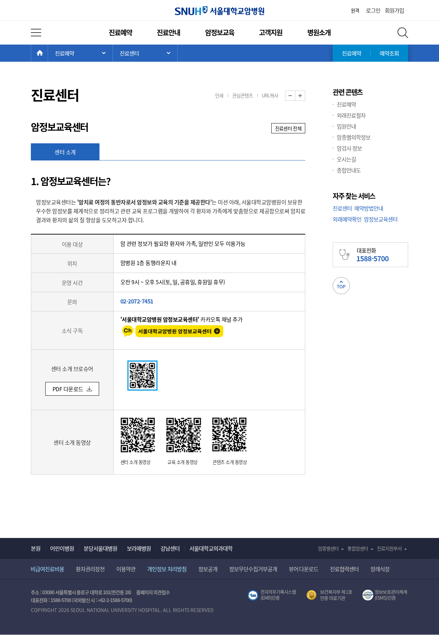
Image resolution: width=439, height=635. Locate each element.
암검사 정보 (349, 148)
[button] (72, 389)
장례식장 (380, 569)
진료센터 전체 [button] (288, 128)
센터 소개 (65, 152)
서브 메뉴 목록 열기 (145, 53)
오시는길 (346, 159)
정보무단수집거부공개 (253, 569)
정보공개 (207, 569)
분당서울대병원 (100, 548)
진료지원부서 (389, 548)
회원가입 (394, 10)
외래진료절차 (351, 115)
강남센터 (170, 548)
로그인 (373, 10)
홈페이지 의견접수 (153, 592)
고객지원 (270, 32)
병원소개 (319, 32)
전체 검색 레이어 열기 (403, 32)
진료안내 (168, 32)
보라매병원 (139, 548)
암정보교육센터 (381, 219)
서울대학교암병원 (219, 10)
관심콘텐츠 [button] (242, 95)
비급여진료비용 (47, 569)
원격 (355, 10)
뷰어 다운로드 (304, 569)
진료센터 (342, 208)
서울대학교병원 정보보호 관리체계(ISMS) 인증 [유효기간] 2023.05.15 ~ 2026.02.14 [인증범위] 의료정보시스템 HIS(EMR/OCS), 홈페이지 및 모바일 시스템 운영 (385, 595)
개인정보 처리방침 (167, 569)
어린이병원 (62, 548)
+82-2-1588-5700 (114, 600)
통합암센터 (357, 548)
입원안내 (346, 126)
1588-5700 (60, 600)
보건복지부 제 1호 (329, 595)
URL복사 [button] (270, 95)
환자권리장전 (90, 569)
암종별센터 (328, 548)
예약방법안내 (368, 208)
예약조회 (389, 53)
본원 (35, 548)
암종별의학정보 (353, 137)
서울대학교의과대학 (211, 548)
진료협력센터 (344, 569)
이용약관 (125, 569)
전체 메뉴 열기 (36, 32)
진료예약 (120, 32)
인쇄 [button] (219, 95)
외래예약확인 (347, 219)
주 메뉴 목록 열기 (80, 53)
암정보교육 (219, 32)
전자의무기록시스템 (271, 595)
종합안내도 (349, 170)
